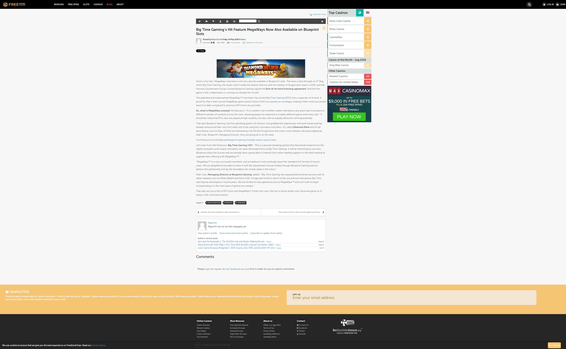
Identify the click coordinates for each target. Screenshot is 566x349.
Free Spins (73, 4)
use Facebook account (238, 269)
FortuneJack (336, 45)
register (218, 269)
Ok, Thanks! (554, 345)
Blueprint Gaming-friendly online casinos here (251, 139)
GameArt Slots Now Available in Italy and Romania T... (221, 212)
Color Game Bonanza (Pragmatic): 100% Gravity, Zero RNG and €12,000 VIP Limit (236, 248)
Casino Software (203, 334)
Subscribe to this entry (254, 43)
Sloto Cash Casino (340, 20)
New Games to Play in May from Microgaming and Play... (300, 212)
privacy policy (98, 345)
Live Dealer (201, 331)
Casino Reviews (203, 325)
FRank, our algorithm (272, 325)
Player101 (215, 39)
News (243, 39)
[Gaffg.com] (347, 322)
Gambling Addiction (271, 334)
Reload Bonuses (236, 331)
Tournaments (202, 337)
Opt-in (296, 294)
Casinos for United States (343, 82)
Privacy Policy (269, 331)
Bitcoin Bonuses (236, 337)
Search (529, 3)
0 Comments (235, 43)
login (207, 269)
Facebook (302, 328)
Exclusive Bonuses (237, 328)
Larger (211, 42)
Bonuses (59, 4)
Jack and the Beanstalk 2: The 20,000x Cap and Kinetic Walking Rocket (231, 241)
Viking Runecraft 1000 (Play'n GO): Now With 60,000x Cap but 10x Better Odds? (236, 244)
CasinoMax (335, 37)
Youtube (302, 334)
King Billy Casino (339, 65)
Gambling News (269, 337)
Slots (86, 4)
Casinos (98, 4)
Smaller (214, 42)
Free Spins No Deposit (239, 325)
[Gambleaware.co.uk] (347, 331)
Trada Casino (336, 53)
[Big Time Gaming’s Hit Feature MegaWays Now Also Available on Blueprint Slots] (261, 68)
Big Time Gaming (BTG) (278, 97)
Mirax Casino (336, 29)
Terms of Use (268, 328)
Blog (109, 4)
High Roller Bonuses (238, 334)
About (120, 4)
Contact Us (303, 325)
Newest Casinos (338, 76)
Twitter (301, 331)
